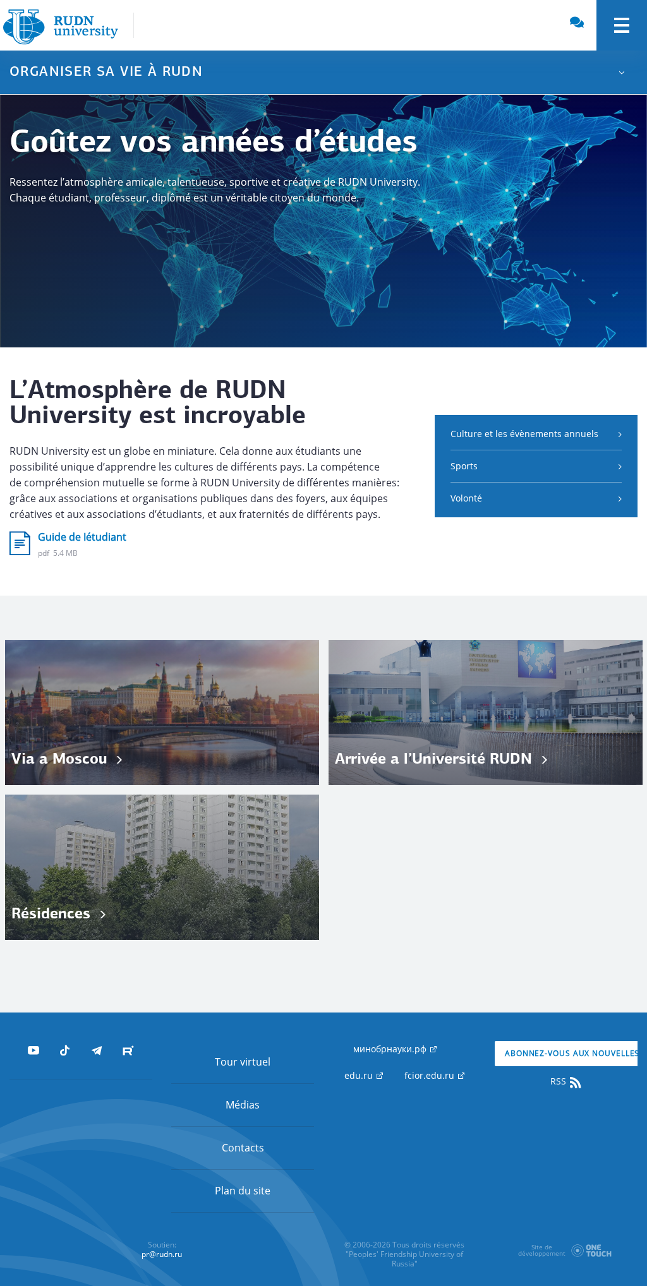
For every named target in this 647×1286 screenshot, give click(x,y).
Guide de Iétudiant (82, 537)
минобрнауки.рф (391, 1049)
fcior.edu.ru (430, 1075)
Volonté (466, 498)
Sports (464, 466)
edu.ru (359, 1075)
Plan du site (242, 1190)
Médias (243, 1104)
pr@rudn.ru (162, 1254)
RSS (559, 1081)
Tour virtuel (242, 1061)
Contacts (243, 1147)
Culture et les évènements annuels (524, 434)
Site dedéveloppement (541, 1250)
